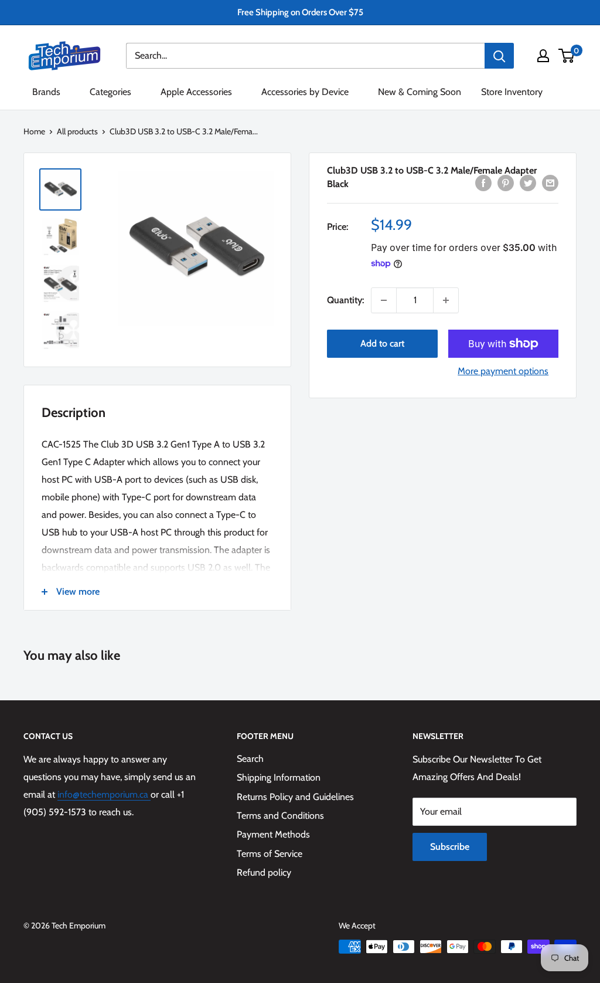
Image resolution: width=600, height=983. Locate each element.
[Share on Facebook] (483, 182)
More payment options (503, 371)
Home (34, 131)
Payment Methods (273, 834)
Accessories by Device (305, 91)
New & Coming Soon (419, 91)
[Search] (499, 56)
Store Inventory (512, 91)
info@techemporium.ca (104, 794)
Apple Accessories (196, 91)
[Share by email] (550, 182)
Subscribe (449, 846)
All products (77, 131)
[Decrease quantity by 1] (383, 300)
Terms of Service (269, 853)
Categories (110, 91)
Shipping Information (279, 777)
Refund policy (264, 872)
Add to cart (382, 343)
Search (250, 758)
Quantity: (345, 300)
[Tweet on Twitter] (528, 182)
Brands (46, 91)
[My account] (543, 55)
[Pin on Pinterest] (505, 182)
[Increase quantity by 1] (446, 300)
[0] (567, 56)
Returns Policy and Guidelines (295, 796)
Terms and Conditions (280, 815)
